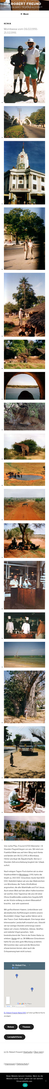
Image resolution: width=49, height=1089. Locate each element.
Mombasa (23, 874)
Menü (25, 14)
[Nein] (45, 1081)
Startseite (27, 1052)
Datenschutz (22, 1064)
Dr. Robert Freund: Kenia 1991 (15, 1013)
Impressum (10, 1064)
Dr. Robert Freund (22, 4)
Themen (26, 1027)
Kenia (13, 938)
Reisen (11, 1027)
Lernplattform (15, 1037)
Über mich (38, 1052)
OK (25, 1085)
